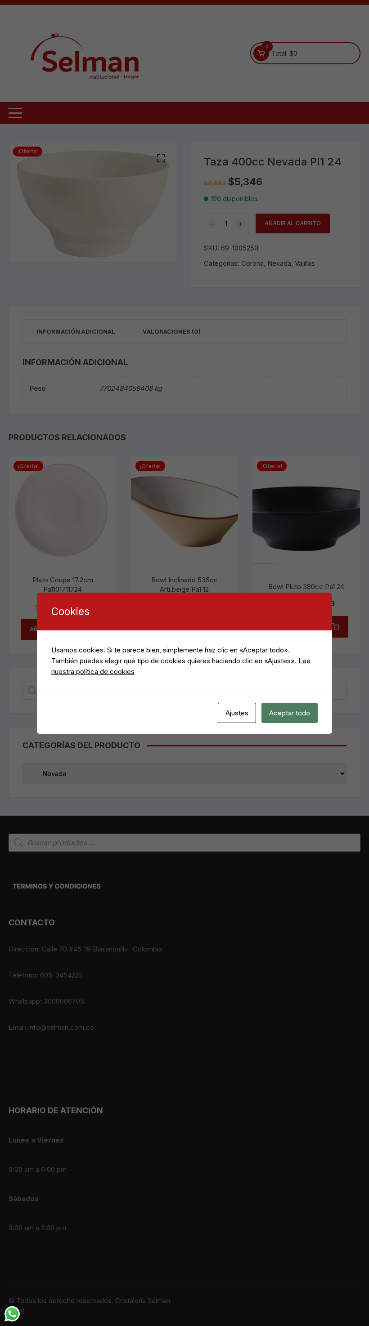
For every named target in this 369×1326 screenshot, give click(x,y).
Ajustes (236, 713)
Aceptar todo (289, 713)
